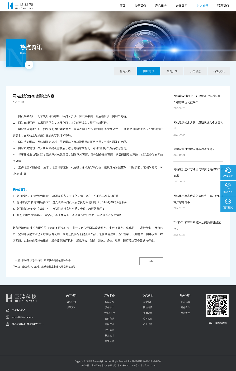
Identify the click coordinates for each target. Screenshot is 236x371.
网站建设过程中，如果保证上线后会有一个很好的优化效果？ (198, 99)
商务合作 (185, 307)
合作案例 (182, 5)
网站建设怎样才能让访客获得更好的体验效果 (198, 172)
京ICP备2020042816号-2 (128, 365)
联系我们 (223, 5)
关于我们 (140, 5)
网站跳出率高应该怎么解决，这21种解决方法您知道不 (198, 199)
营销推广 (109, 307)
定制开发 (109, 324)
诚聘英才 (71, 307)
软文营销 (109, 341)
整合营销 (147, 301)
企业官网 (109, 301)
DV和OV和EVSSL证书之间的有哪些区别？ (197, 225)
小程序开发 (109, 313)
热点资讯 (202, 5)
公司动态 (147, 318)
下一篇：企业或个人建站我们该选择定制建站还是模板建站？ (45, 266)
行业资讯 (147, 324)
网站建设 (147, 307)
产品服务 (161, 5)
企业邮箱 (109, 330)
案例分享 (147, 313)
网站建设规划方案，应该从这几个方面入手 (198, 125)
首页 (122, 5)
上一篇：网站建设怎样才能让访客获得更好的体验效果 (42, 260)
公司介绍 (71, 301)
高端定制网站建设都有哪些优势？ (194, 149)
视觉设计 (109, 335)
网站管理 (185, 313)
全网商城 (109, 318)
